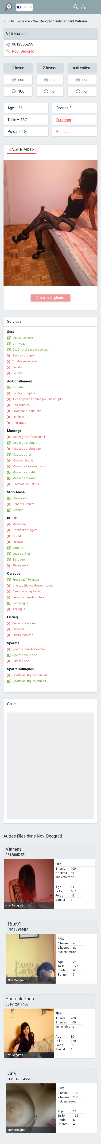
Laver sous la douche (26, 411)
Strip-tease (19, 498)
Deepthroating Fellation (28, 591)
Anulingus (19, 422)
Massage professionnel (28, 437)
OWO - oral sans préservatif (31, 349)
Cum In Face (20, 661)
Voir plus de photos (50, 298)
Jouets (17, 367)
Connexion (84, 5)
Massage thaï (21, 454)
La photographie (23, 393)
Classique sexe (22, 337)
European (63, 120)
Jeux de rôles (21, 553)
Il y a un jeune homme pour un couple (37, 399)
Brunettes (63, 132)
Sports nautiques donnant (30, 675)
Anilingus (18, 609)
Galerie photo (21, 149)
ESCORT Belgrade (17, 21)
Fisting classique (23, 623)
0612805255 (22, 44)
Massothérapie (22, 460)
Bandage (18, 559)
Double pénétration (25, 361)
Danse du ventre (23, 504)
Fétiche (17, 373)
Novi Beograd (43, 21)
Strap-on (18, 547)
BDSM (16, 536)
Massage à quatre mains (29, 466)
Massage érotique (24, 442)
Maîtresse (19, 524)
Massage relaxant (24, 478)
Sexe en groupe (23, 355)
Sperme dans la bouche (28, 649)
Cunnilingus (20, 603)
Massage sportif (23, 472)
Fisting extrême (22, 635)
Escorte (17, 387)
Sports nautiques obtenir (29, 681)
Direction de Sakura (25, 484)
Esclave (17, 542)
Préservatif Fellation (25, 579)
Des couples (21, 405)
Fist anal (18, 629)
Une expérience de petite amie (32, 585)
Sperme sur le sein (24, 655)
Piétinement (20, 565)
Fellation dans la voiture (28, 597)
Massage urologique (26, 448)
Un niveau (19, 343)
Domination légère (24, 530)
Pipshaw (18, 417)
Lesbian (17, 510)
